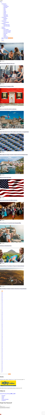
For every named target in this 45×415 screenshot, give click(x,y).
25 (2, 320)
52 (2, 353)
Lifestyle (5, 12)
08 (2, 299)
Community (3, 23)
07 (2, 298)
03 (2, 293)
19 (2, 313)
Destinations (5, 18)
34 (2, 331)
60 (2, 363)
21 (2, 315)
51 (2, 352)
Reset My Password (2, 407)
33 (2, 330)
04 (2, 294)
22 (2, 316)
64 (2, 368)
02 (2, 292)
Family (5, 8)
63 (2, 367)
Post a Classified (6, 29)
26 (2, 321)
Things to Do (4, 20)
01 (2, 291)
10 (2, 302)
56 (2, 358)
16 (2, 309)
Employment (5, 7)
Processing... (8, 407)
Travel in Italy (4, 17)
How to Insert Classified (7, 30)
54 (2, 356)
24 (2, 319)
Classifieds (3, 28)
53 (2, 354)
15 (2, 308)
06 (2, 297)
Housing (5, 11)
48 (2, 348)
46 (2, 346)
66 (2, 370)
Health (5, 9)
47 (2, 347)
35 (2, 332)
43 (2, 342)
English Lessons (6, 36)
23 (2, 318)
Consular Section (6, 6)
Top (0, 414)
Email (1, 406)
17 (2, 310)
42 (2, 341)
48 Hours (5, 19)
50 (2, 351)
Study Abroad (6, 14)
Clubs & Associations (7, 25)
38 (2, 336)
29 (2, 325)
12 (2, 304)
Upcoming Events (6, 22)
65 (2, 369)
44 (2, 343)
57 (2, 359)
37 (2, 335)
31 (2, 327)
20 (2, 314)
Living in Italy (4, 3)
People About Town (6, 24)
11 (2, 303)
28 (2, 324)
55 (2, 357)
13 (2, 305)
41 (2, 340)
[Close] (0, 405)
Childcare (5, 35)
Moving (5, 13)
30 (2, 326)
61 (2, 364)
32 (2, 329)
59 (2, 362)
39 (2, 337)
